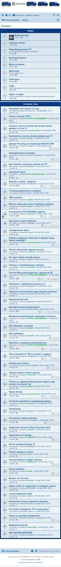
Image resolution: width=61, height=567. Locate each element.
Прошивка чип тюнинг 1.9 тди (24, 108)
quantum (31, 252)
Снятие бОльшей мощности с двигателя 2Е (31, 273)
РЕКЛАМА (31, 488)
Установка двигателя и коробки (25, 191)
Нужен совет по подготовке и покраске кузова (32, 486)
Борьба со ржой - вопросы (22, 181)
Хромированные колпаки (22, 153)
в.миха (30, 496)
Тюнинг (6, 26)
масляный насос (17, 172)
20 (55, 279)
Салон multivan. (17, 469)
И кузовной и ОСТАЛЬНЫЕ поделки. (27, 212)
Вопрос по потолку (18, 478)
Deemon (31, 518)
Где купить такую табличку (22, 221)
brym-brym (32, 527)
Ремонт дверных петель (21, 452)
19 (51, 279)
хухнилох (32, 403)
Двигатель (14, 71)
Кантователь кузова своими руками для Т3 (31, 136)
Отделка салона (17, 43)
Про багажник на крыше (21, 326)
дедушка (31, 301)
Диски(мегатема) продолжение (24, 307)
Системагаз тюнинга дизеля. (23, 418)
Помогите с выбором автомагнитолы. (28, 343)
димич (30, 199)
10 (58, 186)
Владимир (32, 356)
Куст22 (30, 503)
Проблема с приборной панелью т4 (27, 284)
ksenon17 (32, 214)
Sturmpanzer (32, 184)
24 (55, 312)
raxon (30, 454)
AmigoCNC (32, 535)
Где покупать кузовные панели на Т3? (28, 164)
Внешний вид (21, 35)
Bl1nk (30, 193)
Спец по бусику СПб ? (20, 116)
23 (51, 312)
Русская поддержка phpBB (31, 559)
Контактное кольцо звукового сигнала (28, 501)
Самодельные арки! (19, 230)
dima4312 (31, 267)
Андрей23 (31, 286)
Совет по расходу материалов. (24, 516)
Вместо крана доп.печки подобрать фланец (31, 204)
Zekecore (31, 111)
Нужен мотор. (16, 392)
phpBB (25, 557)
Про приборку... (17, 333)
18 (48, 279)
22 (48, 312)
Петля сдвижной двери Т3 (22, 444)
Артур (30, 138)
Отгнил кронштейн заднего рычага (26, 249)
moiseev (31, 223)
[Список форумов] (30, 4)
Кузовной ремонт (17, 58)
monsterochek (33, 130)
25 (58, 312)
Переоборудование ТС (20, 49)
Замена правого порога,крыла (24, 372)
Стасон (31, 232)
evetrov (30, 511)
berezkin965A (33, 309)
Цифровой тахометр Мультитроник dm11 (29, 427)
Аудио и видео (16, 94)
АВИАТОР (32, 437)
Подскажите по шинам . (21, 435)
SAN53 (30, 259)
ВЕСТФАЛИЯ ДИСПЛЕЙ (20, 533)
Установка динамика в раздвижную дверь (30, 401)
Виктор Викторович (36, 174)
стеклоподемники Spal (20, 494)
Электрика (14, 79)
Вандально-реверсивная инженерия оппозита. (32, 316)
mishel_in (31, 146)
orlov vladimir (33, 420)
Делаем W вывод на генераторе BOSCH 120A (31, 144)
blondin (31, 166)
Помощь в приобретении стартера (26, 265)
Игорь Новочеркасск (36, 155)
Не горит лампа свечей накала (24, 257)
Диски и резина (16, 64)
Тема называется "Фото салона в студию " (30, 354)
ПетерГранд (14, 409)
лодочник (32, 375)
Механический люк (18, 299)
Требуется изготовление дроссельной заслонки (33, 291)
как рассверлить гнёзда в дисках (25, 459)
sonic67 (31, 429)
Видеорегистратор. (18, 525)
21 (58, 279)
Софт (11, 86)
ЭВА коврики (15, 197)
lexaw (30, 471)
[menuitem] (8, 15)
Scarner (31, 294)
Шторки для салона (19, 363)
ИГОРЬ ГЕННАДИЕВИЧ (37, 118)
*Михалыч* (32, 462)
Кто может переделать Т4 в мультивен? (29, 509)
